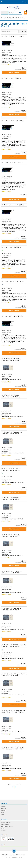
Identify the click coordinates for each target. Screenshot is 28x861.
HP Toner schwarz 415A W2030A (12, 205)
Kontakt (2, 812)
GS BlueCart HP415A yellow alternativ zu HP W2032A (11, 469)
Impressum (3, 810)
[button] (5, 12)
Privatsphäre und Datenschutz (7, 826)
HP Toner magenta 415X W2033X (12, 120)
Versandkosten (24, 69)
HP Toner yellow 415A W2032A (12, 316)
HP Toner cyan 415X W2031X (11, 78)
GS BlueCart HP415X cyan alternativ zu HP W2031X (11, 535)
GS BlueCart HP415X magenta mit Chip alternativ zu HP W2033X (13, 711)
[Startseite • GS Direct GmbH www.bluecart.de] (14, 7)
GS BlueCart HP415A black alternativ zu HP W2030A (11, 359)
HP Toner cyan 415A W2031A (11, 247)
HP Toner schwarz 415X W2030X (12, 36)
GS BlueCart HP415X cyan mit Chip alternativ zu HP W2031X (14, 674)
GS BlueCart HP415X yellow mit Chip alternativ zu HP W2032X (13, 748)
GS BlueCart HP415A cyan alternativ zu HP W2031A (11, 396)
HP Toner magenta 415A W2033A (12, 282)
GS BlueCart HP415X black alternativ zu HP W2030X (11, 498)
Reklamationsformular (5, 822)
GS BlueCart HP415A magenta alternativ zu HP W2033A (12, 432)
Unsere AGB (3, 808)
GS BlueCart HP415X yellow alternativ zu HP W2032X (11, 608)
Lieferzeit (3, 828)
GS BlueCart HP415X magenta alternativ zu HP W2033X (12, 572)
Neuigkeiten (3, 830)
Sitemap (2, 814)
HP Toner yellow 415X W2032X (12, 162)
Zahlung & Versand (5, 824)
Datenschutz (14, 857)
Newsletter (3, 806)
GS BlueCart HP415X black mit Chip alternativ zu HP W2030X (14, 645)
